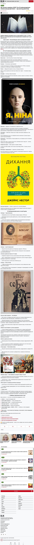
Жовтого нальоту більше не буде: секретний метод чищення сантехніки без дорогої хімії (14, 477)
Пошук (19, 544)
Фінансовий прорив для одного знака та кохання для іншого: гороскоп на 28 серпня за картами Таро (14, 469)
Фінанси (3, 497)
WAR (2, 503)
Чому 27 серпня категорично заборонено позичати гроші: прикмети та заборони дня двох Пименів (14, 485)
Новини (3, 510)
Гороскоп (3, 457)
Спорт (19, 501)
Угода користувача (4, 526)
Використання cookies (4, 525)
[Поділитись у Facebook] (5, 426)
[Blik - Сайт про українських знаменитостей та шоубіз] (2, 516)
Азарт (19, 508)
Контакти (2, 532)
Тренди (3, 512)
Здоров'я (20, 503)
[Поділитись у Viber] (29, 426)
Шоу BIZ (20, 497)
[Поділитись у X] (13, 426)
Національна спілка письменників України (9, 418)
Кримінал (3, 508)
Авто (2, 499)
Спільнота (31, 1)
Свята (2, 449)
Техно (3, 501)
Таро (2, 465)
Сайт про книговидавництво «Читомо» (9, 420)
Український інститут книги (6, 417)
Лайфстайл (2, 5)
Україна (3, 506)
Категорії (15, 544)
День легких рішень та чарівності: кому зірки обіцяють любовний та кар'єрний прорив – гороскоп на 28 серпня (13, 460)
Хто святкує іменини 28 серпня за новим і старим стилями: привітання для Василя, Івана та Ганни (14, 452)
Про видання (3, 521)
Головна (11, 544)
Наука (19, 506)
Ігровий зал (2, 522)
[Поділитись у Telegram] (21, 426)
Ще (23, 544)
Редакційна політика (4, 528)
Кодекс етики (3, 529)
